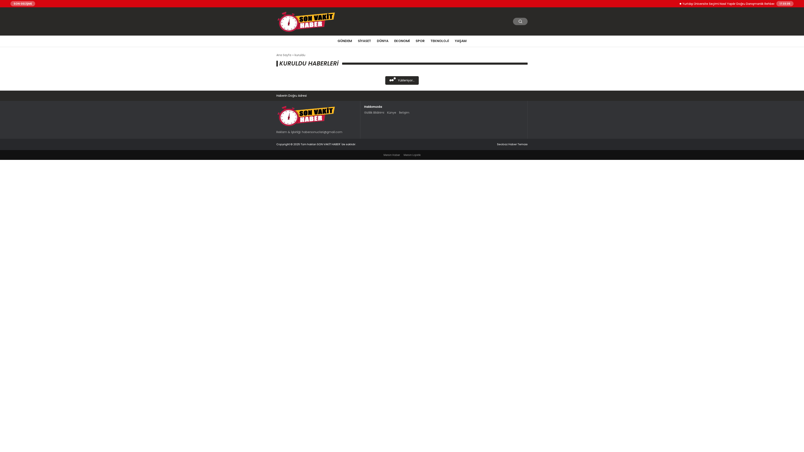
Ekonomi (402, 41)
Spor (420, 41)
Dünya (382, 41)
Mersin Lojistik (412, 155)
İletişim (404, 112)
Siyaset (364, 41)
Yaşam (460, 41)
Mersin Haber (392, 155)
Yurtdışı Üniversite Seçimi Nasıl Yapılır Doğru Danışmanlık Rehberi (716, 3)
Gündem (345, 41)
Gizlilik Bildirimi (374, 112)
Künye (391, 112)
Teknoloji (439, 41)
